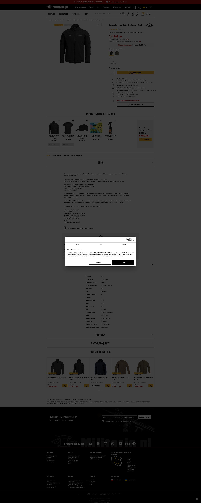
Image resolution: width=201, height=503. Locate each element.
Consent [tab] (77, 244)
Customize (99, 262)
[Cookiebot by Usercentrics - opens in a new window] (127, 239)
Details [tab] (100, 244)
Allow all (123, 262)
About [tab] (124, 244)
